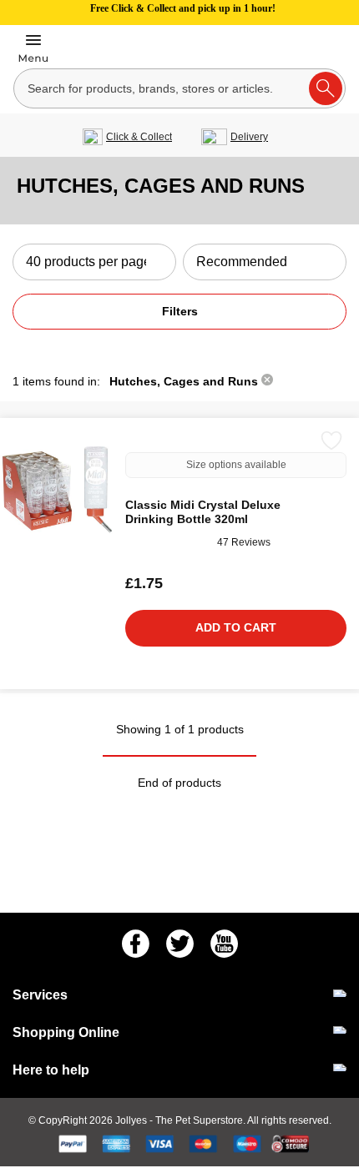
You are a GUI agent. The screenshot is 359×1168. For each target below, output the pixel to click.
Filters (180, 311)
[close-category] (267, 381)
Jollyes (132, 1120)
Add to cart (235, 627)
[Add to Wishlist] (331, 440)
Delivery (249, 137)
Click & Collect (139, 137)
